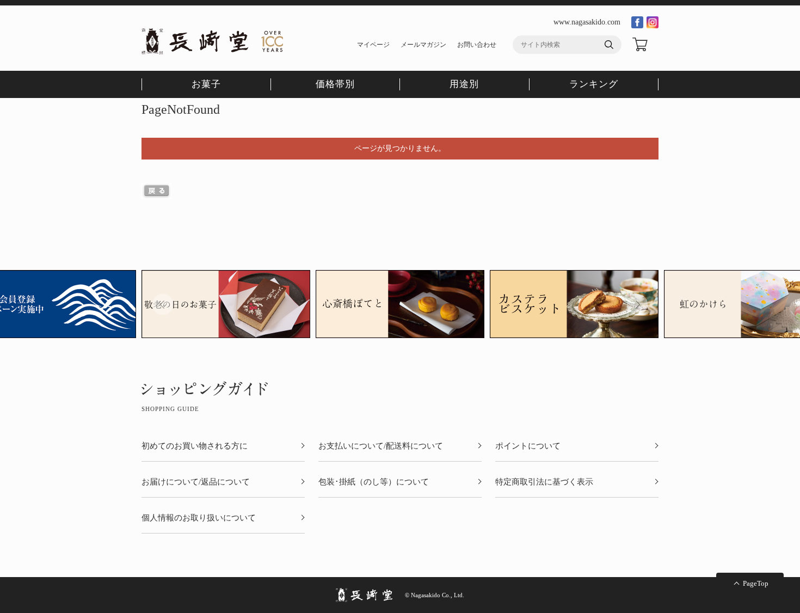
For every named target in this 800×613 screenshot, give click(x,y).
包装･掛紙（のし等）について (373, 482)
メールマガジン (423, 44)
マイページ (373, 44)
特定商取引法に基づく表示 (544, 482)
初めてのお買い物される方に (194, 446)
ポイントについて (528, 446)
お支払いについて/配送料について (380, 446)
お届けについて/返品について (195, 482)
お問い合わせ (476, 44)
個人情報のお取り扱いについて (198, 518)
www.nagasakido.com (586, 22)
